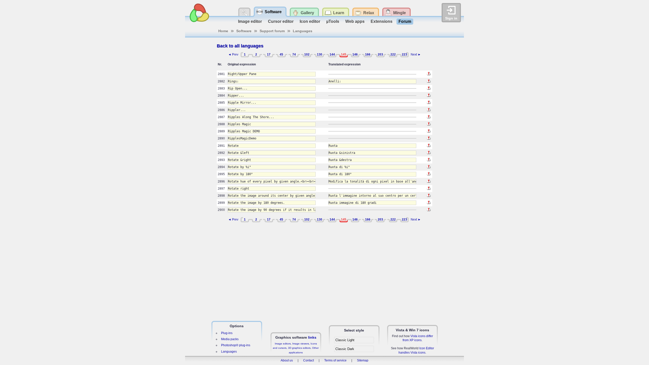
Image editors (283, 343)
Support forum (272, 31)
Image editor (250, 21)
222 (393, 54)
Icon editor (310, 21)
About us (287, 360)
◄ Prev (233, 54)
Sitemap (362, 360)
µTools (332, 21)
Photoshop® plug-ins (235, 345)
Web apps (355, 21)
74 (294, 54)
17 (269, 54)
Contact (308, 360)
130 (319, 54)
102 (307, 54)
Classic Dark (344, 349)
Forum (405, 21)
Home (223, 31)
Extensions (381, 21)
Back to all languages (240, 45)
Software (243, 31)
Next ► (416, 54)
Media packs (230, 339)
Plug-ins (226, 333)
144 (332, 54)
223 (404, 54)
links (312, 337)
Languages (302, 31)
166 (367, 54)
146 (355, 54)
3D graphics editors (299, 347)
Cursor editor (281, 21)
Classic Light (344, 340)
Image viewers (300, 343)
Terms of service (335, 360)
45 (281, 54)
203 (380, 54)
